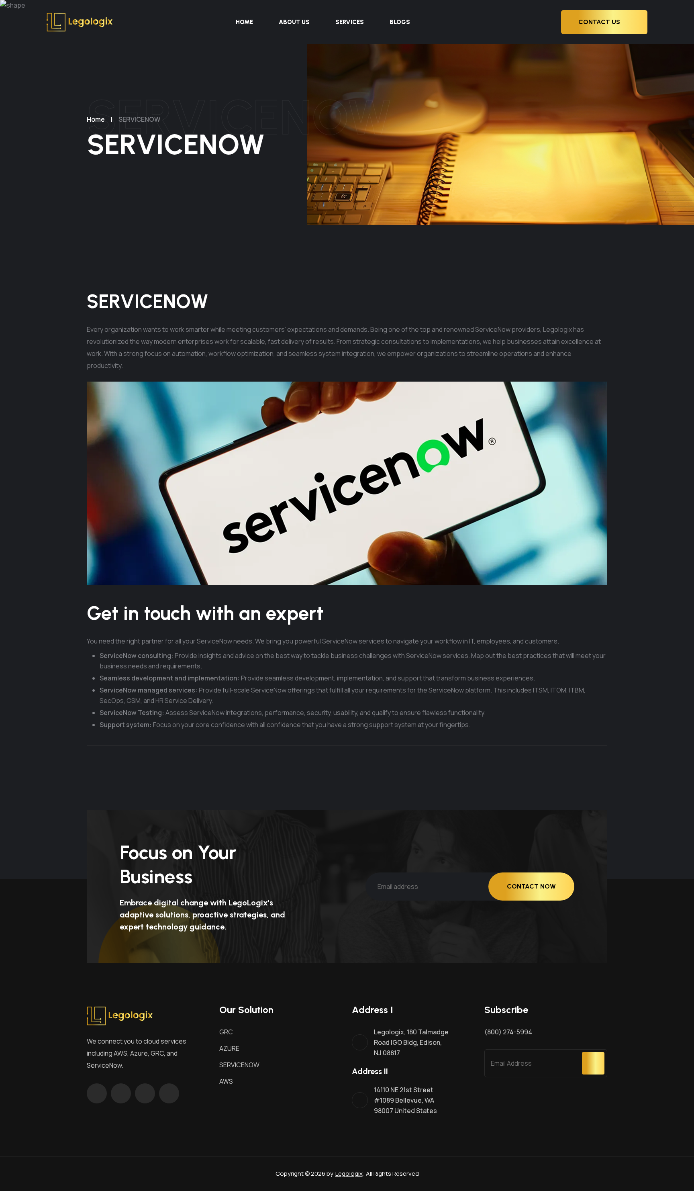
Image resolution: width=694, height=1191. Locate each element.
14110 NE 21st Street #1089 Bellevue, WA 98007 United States (405, 1100)
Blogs (400, 22)
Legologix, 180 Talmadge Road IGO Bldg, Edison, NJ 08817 (411, 1042)
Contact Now (531, 886)
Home (244, 22)
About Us (294, 22)
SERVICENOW (239, 1064)
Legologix (349, 1173)
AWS (226, 1081)
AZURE (229, 1048)
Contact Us (599, 22)
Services (349, 22)
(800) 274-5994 (508, 1032)
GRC (226, 1032)
